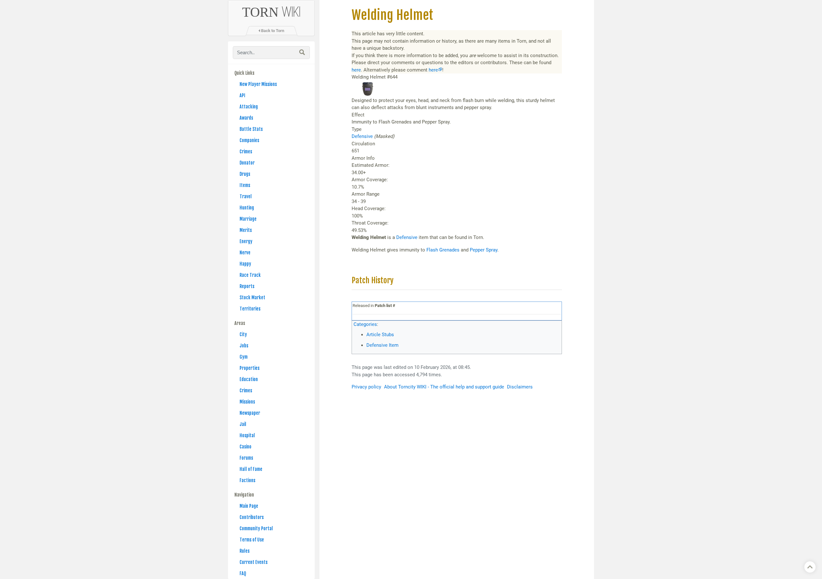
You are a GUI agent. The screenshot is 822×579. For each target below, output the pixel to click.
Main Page (249, 506)
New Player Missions (258, 84)
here (356, 70)
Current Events (253, 562)
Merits (246, 230)
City (243, 334)
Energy (246, 241)
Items (245, 185)
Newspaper (250, 413)
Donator (247, 163)
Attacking (249, 106)
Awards (246, 118)
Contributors (252, 517)
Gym (244, 357)
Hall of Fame (251, 469)
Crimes (246, 151)
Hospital (247, 435)
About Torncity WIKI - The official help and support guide (444, 387)
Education (249, 379)
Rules (244, 551)
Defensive (362, 136)
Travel (246, 196)
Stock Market (252, 297)
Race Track (250, 275)
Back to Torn (272, 30)
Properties (249, 368)
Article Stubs (380, 334)
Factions (247, 480)
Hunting (247, 207)
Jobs (244, 345)
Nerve (245, 252)
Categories (365, 324)
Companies (249, 140)
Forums (246, 458)
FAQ (243, 573)
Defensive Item (382, 345)
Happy (245, 264)
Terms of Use (252, 539)
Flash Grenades (442, 250)
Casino (245, 446)
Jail (243, 424)
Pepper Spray (483, 250)
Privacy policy (366, 387)
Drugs (245, 174)
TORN (271, 12)
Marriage (248, 219)
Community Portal (256, 528)
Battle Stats (251, 129)
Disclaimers (520, 387)
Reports (247, 286)
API (242, 95)
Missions (247, 401)
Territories (250, 308)
